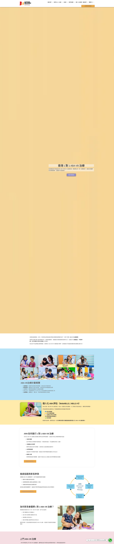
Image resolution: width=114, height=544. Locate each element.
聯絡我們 (85, 2)
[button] (110, 540)
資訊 (77, 2)
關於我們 (49, 2)
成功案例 (80, 2)
